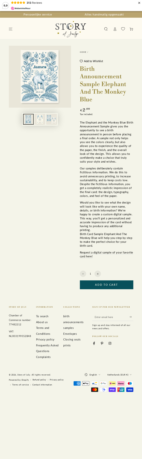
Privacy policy (45, 339)
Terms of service (20, 384)
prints (67, 345)
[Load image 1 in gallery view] (28, 119)
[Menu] (10, 29)
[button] (105, 29)
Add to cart (106, 284)
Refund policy (39, 379)
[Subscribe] (131, 317)
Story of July (23, 374)
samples (68, 327)
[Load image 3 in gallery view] (51, 119)
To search (42, 316)
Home (83, 52)
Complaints (43, 357)
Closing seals (72, 339)
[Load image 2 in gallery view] (40, 119)
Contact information (42, 384)
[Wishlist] (123, 29)
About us (42, 322)
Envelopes (70, 333)
